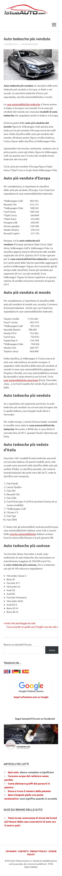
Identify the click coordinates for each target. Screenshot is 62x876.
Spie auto (13, 772)
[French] (11, 671)
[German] (16, 671)
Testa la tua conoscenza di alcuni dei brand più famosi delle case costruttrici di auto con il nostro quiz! (30, 821)
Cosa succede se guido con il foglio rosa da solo (31, 626)
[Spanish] (26, 671)
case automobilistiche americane (21, 380)
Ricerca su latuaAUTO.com (18, 644)
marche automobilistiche (23, 533)
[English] (6, 671)
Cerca (52, 650)
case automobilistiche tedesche (23, 104)
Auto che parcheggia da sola (20, 623)
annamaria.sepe (29, 44)
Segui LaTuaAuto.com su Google (31, 696)
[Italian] (21, 671)
